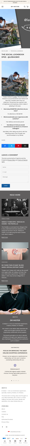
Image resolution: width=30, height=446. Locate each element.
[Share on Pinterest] (18, 146)
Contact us (5, 414)
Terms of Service (22, 160)
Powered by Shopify (19, 435)
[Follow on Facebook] (2, 427)
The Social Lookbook (17, 51)
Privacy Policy (11, 160)
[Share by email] (25, 146)
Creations (5, 262)
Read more (5, 237)
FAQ (3, 417)
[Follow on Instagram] (6, 427)
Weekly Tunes (5, 218)
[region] (15, 371)
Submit (6, 185)
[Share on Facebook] (5, 146)
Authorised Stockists (7, 419)
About (3, 409)
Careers (4, 411)
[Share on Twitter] (11, 146)
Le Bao (15, 97)
